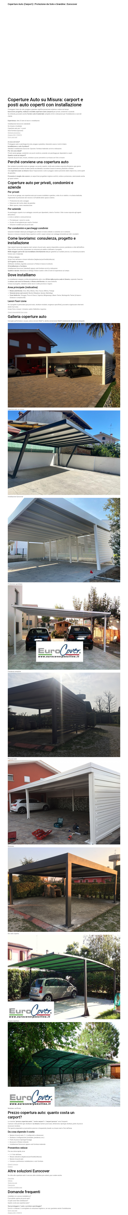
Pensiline (11, 1178)
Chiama (10, 1167)
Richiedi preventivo (14, 133)
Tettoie (10, 1181)
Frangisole (11, 1185)
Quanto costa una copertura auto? (19, 1203)
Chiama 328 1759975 (15, 135)
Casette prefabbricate (15, 1187)
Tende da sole (12, 1183)
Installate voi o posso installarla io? (19, 1196)
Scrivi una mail (12, 137)
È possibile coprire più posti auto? (19, 1198)
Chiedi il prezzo (13, 1164)
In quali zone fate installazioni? (18, 1201)
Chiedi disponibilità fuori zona (17, 312)
